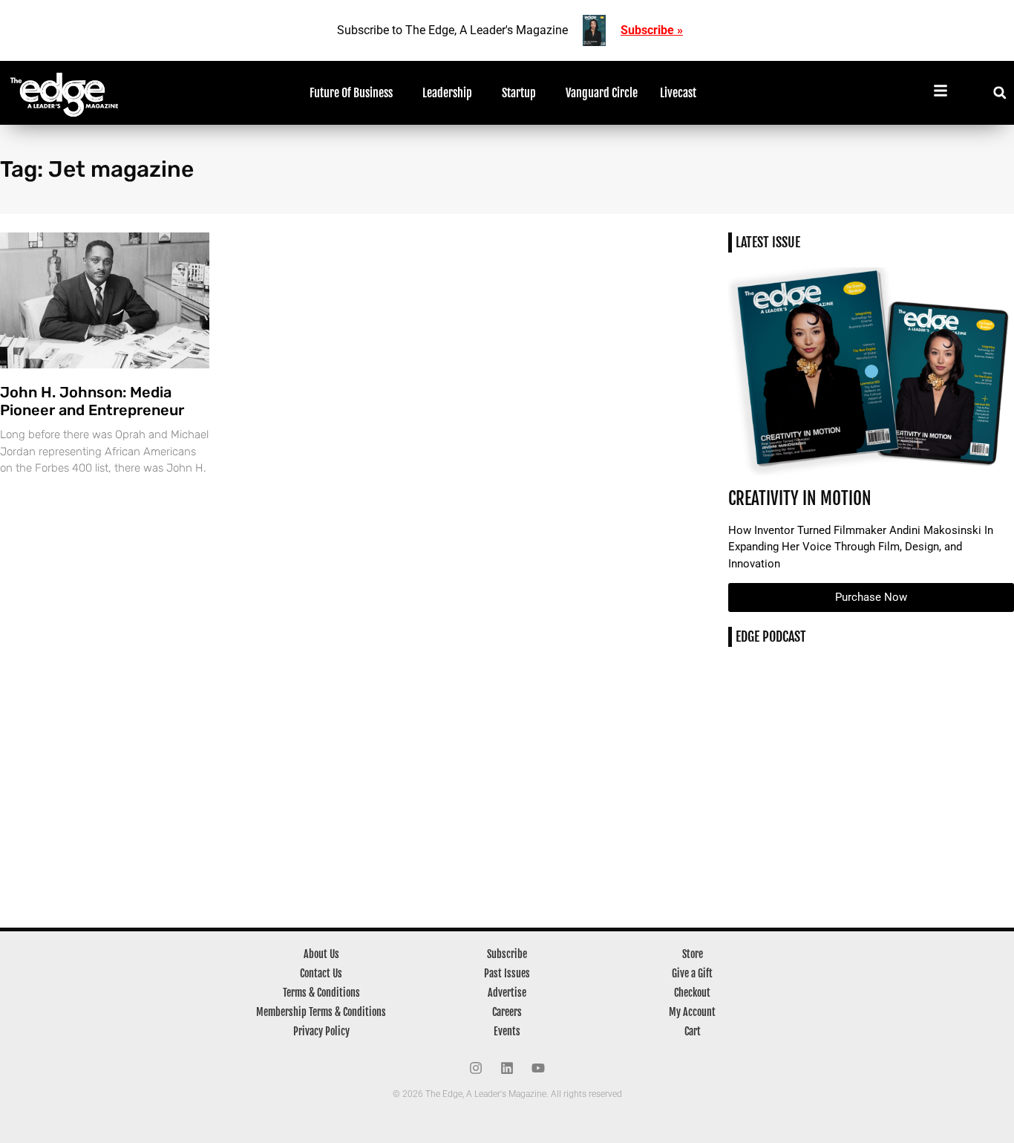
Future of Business (351, 92)
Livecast (678, 92)
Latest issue (768, 242)
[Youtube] (538, 1068)
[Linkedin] (507, 1068)
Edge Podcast (771, 636)
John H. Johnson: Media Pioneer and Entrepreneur (92, 401)
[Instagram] (476, 1068)
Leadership (447, 92)
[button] (1000, 92)
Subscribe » (652, 30)
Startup (519, 92)
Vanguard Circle (602, 92)
